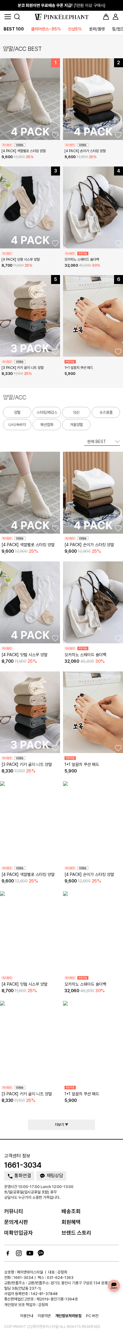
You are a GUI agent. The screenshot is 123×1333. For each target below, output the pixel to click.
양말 (17, 412)
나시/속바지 (17, 424)
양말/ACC (14, 397)
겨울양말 (76, 424)
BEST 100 (14, 29)
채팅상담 (54, 1175)
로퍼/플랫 (97, 29)
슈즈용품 (106, 412)
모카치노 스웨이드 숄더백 (81, 259)
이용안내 (26, 1316)
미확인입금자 (18, 1233)
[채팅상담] (114, 1286)
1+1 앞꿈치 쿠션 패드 (78, 368)
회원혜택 (71, 1222)
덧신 (76, 412)
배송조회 (71, 1211)
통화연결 (22, 1175)
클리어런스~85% (46, 29)
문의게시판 (16, 1222)
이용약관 (44, 1316)
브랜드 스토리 (76, 1233)
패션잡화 (46, 424)
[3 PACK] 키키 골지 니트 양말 (22, 368)
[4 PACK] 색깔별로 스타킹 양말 (23, 151)
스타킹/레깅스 (46, 412)
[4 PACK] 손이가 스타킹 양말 (85, 151)
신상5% (75, 29)
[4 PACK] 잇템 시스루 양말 (20, 259)
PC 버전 (92, 1316)
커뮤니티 (13, 1211)
